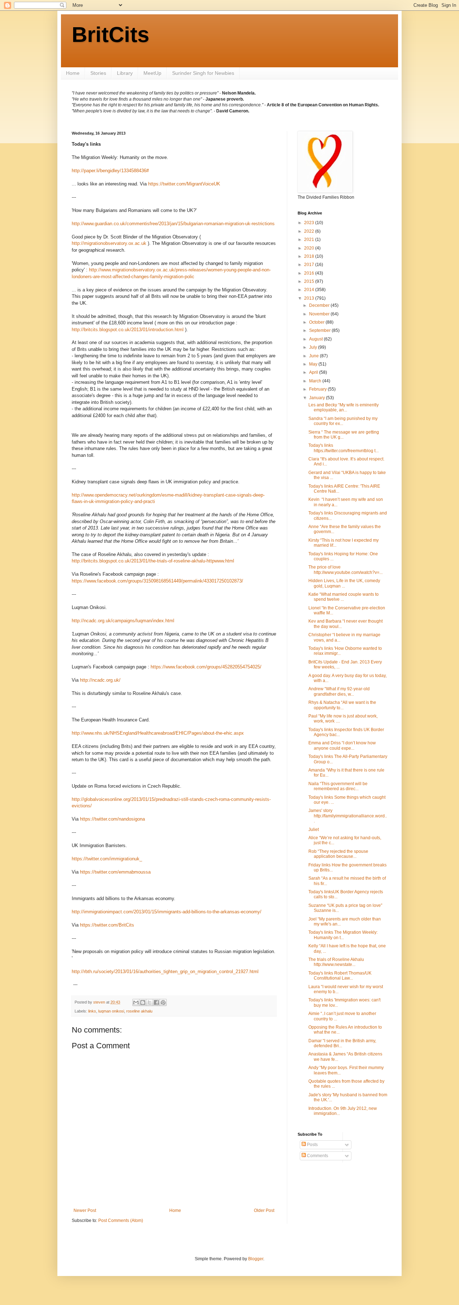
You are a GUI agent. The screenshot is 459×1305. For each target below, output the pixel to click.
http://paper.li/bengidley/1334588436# (110, 170)
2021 (309, 239)
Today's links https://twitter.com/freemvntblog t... (343, 448)
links (92, 1011)
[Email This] (135, 1002)
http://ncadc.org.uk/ (100, 680)
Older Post (264, 1210)
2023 (309, 222)
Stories (98, 73)
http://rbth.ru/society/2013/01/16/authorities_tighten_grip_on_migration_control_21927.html (165, 971)
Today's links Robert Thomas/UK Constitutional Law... (340, 976)
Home (73, 73)
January (317, 397)
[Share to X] (149, 1002)
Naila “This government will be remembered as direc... (338, 786)
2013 (309, 298)
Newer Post (85, 1210)
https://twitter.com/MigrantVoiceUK (184, 184)
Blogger (255, 1258)
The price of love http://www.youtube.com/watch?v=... (345, 570)
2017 (309, 264)
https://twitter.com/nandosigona (112, 819)
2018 (309, 256)
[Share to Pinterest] (163, 1002)
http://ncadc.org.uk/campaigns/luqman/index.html (123, 620)
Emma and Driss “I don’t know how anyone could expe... (342, 745)
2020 (309, 248)
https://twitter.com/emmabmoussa (115, 872)
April (314, 372)
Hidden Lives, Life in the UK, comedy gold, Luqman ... (344, 583)
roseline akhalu (139, 1011)
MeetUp (152, 73)
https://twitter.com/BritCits (107, 925)
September (320, 330)
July (313, 347)
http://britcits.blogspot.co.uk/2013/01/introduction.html (128, 329)
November (320, 313)
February (318, 389)
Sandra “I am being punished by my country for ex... (343, 421)
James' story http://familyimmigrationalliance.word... (347, 815)
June (314, 355)
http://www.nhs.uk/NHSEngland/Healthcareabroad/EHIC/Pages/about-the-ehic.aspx (158, 733)
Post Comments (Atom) (120, 1220)
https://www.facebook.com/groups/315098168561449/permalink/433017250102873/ (157, 581)
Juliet (313, 829)
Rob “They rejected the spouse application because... (338, 854)
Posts (312, 1144)
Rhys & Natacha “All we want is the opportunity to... (342, 705)
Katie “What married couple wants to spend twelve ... (343, 597)
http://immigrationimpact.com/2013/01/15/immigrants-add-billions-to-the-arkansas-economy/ (166, 911)
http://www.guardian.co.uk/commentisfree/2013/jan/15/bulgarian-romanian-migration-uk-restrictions (173, 223)
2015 (309, 281)
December (320, 305)
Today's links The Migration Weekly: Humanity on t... (343, 935)
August (316, 339)
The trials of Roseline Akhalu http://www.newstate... (336, 962)
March (315, 380)
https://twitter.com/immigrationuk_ (107, 858)
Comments (317, 1155)
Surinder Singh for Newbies (203, 73)
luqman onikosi (111, 1011)
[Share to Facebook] (156, 1002)
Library (125, 73)
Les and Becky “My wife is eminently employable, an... (343, 407)
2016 (309, 273)
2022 (309, 231)
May (313, 364)
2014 (309, 289)
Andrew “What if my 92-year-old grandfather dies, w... (339, 691)
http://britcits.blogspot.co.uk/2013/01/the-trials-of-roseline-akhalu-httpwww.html (153, 561)
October (317, 322)
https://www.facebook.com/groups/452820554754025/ (206, 667)
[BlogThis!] (142, 1002)
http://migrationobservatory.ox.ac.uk (109, 243)
